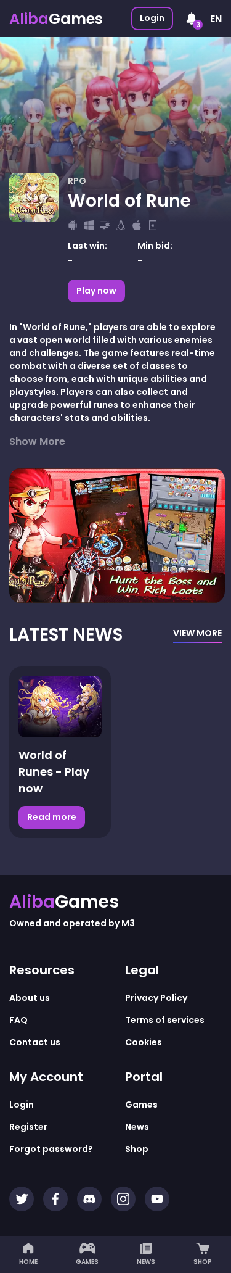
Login (152, 18)
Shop (202, 1261)
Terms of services (165, 1020)
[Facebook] (55, 1199)
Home (28, 1261)
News (146, 1261)
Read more (56, 817)
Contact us (34, 1042)
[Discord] (89, 1199)
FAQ (18, 1020)
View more (197, 633)
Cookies (143, 1042)
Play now (96, 290)
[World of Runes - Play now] (60, 706)
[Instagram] (123, 1199)
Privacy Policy (156, 998)
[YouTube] (157, 1199)
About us (29, 998)
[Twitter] (21, 1199)
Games (87, 1261)
